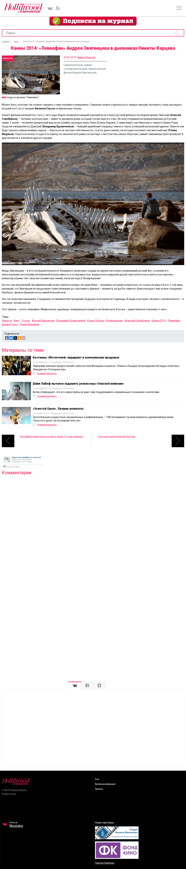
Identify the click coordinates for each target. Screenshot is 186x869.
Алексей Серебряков (137, 320)
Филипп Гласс (10, 324)
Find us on (16, 825)
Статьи (25, 320)
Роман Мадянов (29, 324)
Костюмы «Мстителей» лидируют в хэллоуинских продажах (76, 357)
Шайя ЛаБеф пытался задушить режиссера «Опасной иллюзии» (78, 383)
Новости (7, 320)
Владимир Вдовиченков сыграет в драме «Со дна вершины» (51, 436)
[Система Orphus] (23, 468)
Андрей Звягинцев (43, 320)
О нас (97, 779)
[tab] (74, 685)
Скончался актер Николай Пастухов (116, 436)
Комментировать (47, 373)
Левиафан (174, 320)
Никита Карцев (86, 57)
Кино (17, 320)
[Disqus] (93, 524)
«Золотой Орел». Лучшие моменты (58, 408)
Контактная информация (105, 784)
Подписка (99, 789)
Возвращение (114, 320)
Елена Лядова (95, 320)
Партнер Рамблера (104, 863)
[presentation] (74, 685)
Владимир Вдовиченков (70, 320)
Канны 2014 (159, 320)
